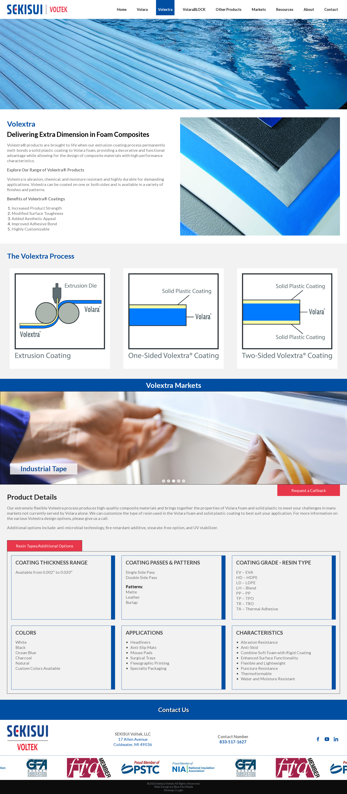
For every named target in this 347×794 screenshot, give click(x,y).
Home (122, 9)
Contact (331, 9)
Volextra (165, 9)
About (309, 9)
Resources (284, 9)
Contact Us (173, 709)
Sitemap (169, 790)
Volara (142, 9)
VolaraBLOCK (194, 9)
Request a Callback (308, 490)
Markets (259, 9)
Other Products (229, 9)
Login (179, 790)
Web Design (162, 786)
